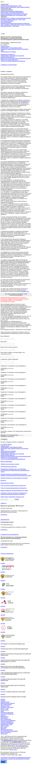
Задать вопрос (27, 18)
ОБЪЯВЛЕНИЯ (5, 519)
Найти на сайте (5, 725)
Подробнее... (4, 514)
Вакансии (3, 480)
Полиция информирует (7, 721)
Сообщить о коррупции (16, 18)
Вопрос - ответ (18, 19)
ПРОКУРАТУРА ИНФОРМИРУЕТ (10, 534)
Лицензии (3, 728)
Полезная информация (7, 553)
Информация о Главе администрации (11, 47)
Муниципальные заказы (7, 483)
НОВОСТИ (3, 503)
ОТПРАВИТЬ (4, 439)
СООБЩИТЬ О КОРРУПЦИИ (9, 64)
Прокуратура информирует (8, 720)
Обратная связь (5, 18)
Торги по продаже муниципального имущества (13, 488)
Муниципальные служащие (8, 51)
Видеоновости (5, 716)
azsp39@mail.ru (25, 291)
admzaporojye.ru (25, 101)
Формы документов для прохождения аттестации (14, 490)
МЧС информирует (6, 719)
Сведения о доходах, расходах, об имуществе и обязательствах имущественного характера (14, 493)
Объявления (4, 717)
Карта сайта (4, 727)
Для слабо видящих (6, 704)
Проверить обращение (7, 19)
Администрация (5, 5)
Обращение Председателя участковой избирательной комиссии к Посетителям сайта (14, 14)
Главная (8, 442)
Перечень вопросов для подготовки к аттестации (14, 478)
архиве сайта (13, 749)
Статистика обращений (7, 20)
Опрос (23, 19)
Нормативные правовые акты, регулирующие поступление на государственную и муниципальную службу (15, 470)
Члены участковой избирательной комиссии (13, 61)
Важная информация (6, 461)
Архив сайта (4, 733)
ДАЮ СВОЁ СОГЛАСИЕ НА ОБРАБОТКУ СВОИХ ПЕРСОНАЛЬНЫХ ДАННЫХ (16, 295)
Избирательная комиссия (8, 11)
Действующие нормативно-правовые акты (12, 496)
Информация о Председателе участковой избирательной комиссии (12, 13)
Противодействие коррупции (9, 466)
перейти (3, 563)
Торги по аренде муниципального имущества (13, 485)
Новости (3, 715)
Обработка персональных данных (10, 464)
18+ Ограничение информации (9, 731)
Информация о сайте (6, 724)
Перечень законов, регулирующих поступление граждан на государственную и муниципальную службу (16, 475)
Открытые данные (6, 732)
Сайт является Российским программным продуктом (15, 757)
